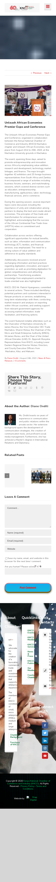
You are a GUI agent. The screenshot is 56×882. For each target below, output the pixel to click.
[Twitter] (45, 733)
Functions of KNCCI (15, 743)
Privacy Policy (27, 786)
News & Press (29, 654)
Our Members (29, 669)
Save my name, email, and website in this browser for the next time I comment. (27, 560)
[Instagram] (45, 748)
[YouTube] (45, 756)
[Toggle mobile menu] (47, 6)
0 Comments (20, 361)
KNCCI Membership (29, 638)
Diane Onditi (12, 358)
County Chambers (29, 676)
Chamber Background (16, 736)
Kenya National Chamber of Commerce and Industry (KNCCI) (28, 782)
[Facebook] (45, 725)
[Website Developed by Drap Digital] (33, 798)
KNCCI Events (29, 631)
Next (46, 72)
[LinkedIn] (45, 740)
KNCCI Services (29, 645)
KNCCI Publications (29, 662)
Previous (37, 72)
